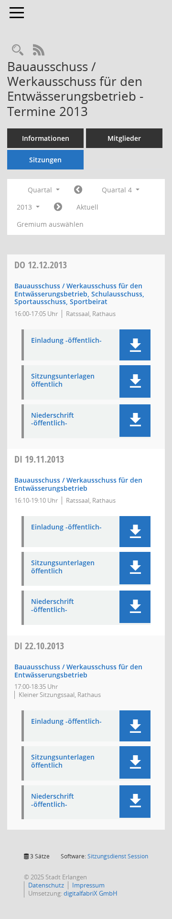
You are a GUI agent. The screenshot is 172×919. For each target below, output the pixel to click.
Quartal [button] (41, 189)
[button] (134, 344)
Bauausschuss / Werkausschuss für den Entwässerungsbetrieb (78, 484)
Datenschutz (46, 885)
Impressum (88, 885)
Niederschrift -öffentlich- (52, 420)
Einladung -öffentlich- (66, 341)
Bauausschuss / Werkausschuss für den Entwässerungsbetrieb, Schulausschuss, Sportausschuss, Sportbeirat (79, 293)
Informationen (45, 138)
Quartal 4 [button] (118, 189)
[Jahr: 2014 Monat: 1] (58, 207)
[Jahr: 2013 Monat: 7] (78, 190)
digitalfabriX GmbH (91, 893)
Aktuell (87, 206)
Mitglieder (124, 138)
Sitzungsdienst (117, 856)
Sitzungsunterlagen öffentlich (63, 380)
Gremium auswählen (50, 224)
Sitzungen (45, 159)
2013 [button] (25, 206)
